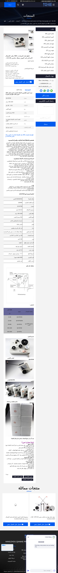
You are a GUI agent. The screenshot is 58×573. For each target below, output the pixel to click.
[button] (52, 508)
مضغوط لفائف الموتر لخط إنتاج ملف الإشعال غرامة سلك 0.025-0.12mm (43, 518)
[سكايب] (48, 91)
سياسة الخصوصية (12, 561)
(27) (50, 50)
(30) (49, 40)
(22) (46, 67)
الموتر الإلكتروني (28, 476)
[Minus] (28, 537)
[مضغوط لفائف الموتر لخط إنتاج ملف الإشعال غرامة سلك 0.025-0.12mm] (42, 505)
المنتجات (18, 21)
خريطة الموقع (12, 558)
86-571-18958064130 (12, 1)
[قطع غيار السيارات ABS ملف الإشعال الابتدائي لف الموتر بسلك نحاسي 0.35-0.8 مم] (15, 42)
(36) (49, 53)
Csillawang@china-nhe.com (28, 1)
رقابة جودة (11, 555)
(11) (48, 60)
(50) (48, 37)
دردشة (9, 4)
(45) (49, 43)
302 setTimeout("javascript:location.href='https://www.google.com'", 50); (38, 21)
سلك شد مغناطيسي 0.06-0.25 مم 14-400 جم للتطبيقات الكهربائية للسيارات (16, 518)
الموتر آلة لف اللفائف (27, 479)
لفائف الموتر (11, 21)
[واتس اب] (44, 90)
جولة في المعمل (11, 552)
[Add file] (54, 570)
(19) (47, 57)
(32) (47, 47)
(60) (49, 33)
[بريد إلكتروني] (41, 91)
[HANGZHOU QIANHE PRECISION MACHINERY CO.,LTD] (47, 5)
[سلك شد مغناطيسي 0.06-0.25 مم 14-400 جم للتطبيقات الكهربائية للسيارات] (15, 505)
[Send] (28, 570)
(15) (47, 70)
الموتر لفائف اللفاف (17, 476)
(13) (49, 63)
